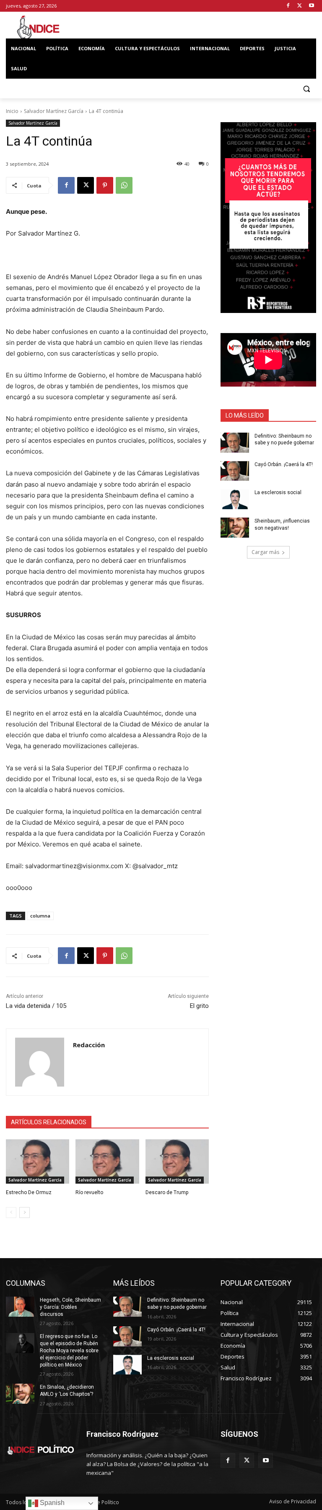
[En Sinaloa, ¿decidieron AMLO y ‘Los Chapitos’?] (20, 1394)
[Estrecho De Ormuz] (37, 1161)
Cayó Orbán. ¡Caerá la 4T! (283, 464)
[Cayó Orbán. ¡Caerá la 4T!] (235, 471)
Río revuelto (89, 1192)
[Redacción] (39, 1062)
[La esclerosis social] (235, 499)
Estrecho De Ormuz (29, 1192)
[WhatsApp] (124, 185)
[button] (306, 89)
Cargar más (265, 552)
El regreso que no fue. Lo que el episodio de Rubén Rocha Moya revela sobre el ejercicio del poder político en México (69, 1350)
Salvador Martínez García (53, 111)
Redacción (89, 1045)
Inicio (12, 111)
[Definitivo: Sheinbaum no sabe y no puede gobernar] (235, 443)
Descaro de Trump (166, 1192)
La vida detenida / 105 (36, 1006)
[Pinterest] (104, 185)
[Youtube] (311, 6)
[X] (299, 6)
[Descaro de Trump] (177, 1161)
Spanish (51, 1502)
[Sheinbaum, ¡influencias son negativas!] (235, 528)
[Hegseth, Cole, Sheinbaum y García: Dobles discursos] (20, 1307)
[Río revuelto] (107, 1161)
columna (40, 916)
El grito (199, 1006)
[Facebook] (288, 6)
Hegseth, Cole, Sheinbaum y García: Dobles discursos (70, 1307)
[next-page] (24, 1212)
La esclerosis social (277, 492)
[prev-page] (11, 1212)
